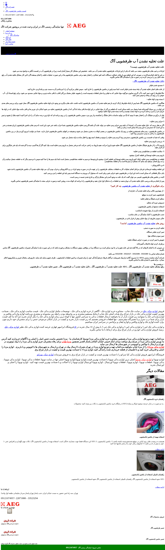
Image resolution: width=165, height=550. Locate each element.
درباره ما (8, 33)
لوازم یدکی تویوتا (143, 359)
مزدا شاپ (66, 341)
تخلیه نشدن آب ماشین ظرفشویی (136, 186)
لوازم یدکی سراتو (45, 354)
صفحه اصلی (9, 31)
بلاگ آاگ (8, 39)
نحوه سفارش (10, 42)
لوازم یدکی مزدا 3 (155, 347)
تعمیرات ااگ (9, 7)
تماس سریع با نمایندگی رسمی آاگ (89, 548)
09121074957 (72, 547)
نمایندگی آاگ (14, 35)
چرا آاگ (8, 37)
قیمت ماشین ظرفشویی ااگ (15, 11)
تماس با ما (9, 44)
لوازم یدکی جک (150, 311)
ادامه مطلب (159, 412)
